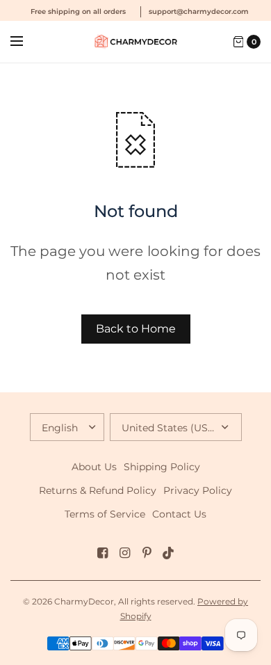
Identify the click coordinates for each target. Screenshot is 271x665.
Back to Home (136, 328)
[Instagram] (124, 553)
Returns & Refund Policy (97, 490)
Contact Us (179, 514)
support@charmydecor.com (199, 11)
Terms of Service (105, 514)
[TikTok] (169, 553)
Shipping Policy (162, 466)
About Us (94, 466)
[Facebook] (102, 553)
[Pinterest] (146, 553)
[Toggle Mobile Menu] (25, 41)
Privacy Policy (197, 490)
